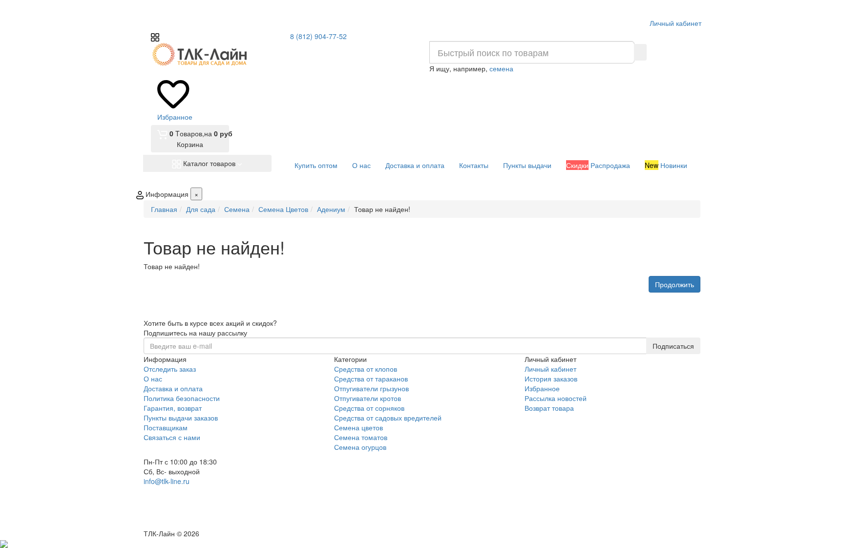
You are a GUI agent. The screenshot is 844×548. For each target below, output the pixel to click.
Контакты (473, 165)
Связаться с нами (172, 437)
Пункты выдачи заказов (181, 417)
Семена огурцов (360, 447)
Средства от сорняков (369, 408)
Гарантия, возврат (173, 408)
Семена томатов (360, 437)
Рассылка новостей (556, 398)
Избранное (542, 388)
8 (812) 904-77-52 (318, 36)
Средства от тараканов (371, 378)
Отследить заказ (170, 369)
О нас (361, 165)
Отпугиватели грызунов (371, 388)
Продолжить (674, 284)
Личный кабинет (550, 369)
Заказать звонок (179, 515)
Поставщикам (166, 427)
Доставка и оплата (414, 165)
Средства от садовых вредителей (388, 417)
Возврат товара (549, 408)
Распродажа (598, 165)
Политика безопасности (182, 398)
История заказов (551, 378)
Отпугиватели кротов (367, 398)
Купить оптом (316, 165)
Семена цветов (358, 427)
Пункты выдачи (527, 165)
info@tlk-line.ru (167, 481)
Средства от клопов (365, 369)
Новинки (666, 165)
